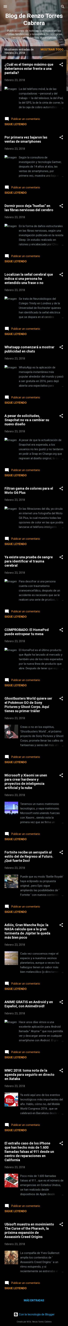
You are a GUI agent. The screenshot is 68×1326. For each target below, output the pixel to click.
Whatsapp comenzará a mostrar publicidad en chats (29, 349)
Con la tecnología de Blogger (36, 1314)
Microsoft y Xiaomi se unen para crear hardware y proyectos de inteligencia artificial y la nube (26, 781)
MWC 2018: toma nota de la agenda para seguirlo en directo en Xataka (29, 1074)
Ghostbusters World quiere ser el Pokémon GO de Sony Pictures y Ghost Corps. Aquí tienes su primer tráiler (28, 704)
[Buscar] (62, 7)
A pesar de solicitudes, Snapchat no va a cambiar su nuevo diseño (27, 420)
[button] (61, 64)
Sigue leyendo (16, 124)
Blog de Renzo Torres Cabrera (34, 19)
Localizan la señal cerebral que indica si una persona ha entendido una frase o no (29, 278)
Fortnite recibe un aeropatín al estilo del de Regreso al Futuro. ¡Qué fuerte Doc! (29, 856)
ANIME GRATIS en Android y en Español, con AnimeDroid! (29, 1004)
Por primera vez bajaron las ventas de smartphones (26, 139)
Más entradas (34, 1300)
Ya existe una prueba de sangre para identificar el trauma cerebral (29, 561)
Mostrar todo (52, 49)
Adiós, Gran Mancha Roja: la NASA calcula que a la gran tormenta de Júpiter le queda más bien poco (27, 931)
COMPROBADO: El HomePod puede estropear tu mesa (27, 632)
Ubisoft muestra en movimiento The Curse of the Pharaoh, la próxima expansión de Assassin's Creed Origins (29, 1230)
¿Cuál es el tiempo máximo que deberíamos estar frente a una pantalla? (29, 68)
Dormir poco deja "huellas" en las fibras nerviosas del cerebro (29, 208)
